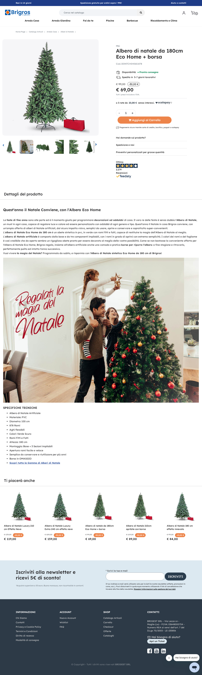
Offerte (107, 631)
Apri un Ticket (157, 641)
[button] (141, 12)
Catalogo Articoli (112, 618)
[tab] (151, 137)
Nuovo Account (68, 618)
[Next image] (96, 145)
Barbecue (132, 20)
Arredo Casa (32, 20)
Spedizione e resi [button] (125, 145)
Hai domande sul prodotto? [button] (131, 137)
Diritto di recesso (25, 635)
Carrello (107, 622)
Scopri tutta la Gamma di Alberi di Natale (34, 462)
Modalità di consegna (27, 640)
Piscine (110, 20)
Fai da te (88, 20)
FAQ (62, 626)
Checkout (108, 626)
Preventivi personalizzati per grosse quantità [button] (140, 152)
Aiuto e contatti (178, 3)
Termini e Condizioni (27, 631)
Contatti (20, 622)
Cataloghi (108, 635)
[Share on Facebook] (150, 652)
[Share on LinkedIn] (163, 652)
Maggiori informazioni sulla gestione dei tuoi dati (154, 589)
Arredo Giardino (61, 20)
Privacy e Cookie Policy (28, 626)
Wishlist (64, 622)
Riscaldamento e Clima (164, 20)
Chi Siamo (21, 618)
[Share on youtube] (157, 652)
